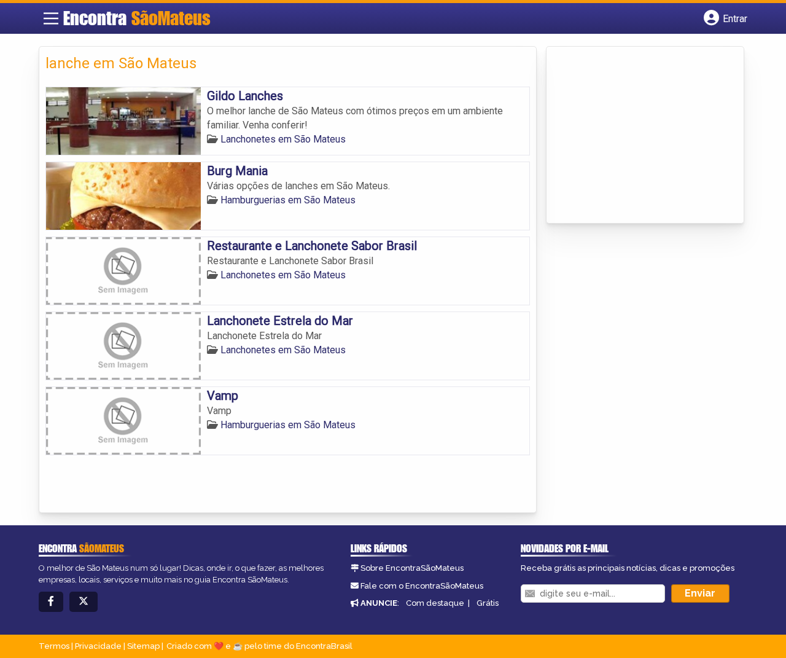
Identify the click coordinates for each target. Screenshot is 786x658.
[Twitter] (83, 602)
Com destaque (435, 603)
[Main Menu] (51, 18)
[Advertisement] (645, 136)
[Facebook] (51, 602)
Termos (54, 646)
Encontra (137, 18)
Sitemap (143, 646)
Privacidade (98, 646)
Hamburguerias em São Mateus (288, 200)
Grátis (488, 603)
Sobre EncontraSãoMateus (412, 568)
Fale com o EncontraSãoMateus (421, 585)
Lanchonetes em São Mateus (283, 139)
